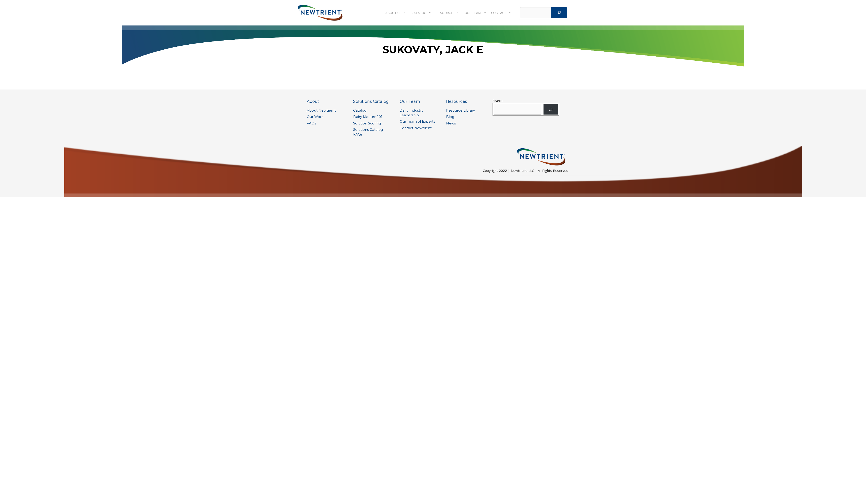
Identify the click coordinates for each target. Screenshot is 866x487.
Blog (450, 117)
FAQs (311, 123)
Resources (445, 13)
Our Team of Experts (417, 121)
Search (497, 101)
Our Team (473, 13)
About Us (393, 13)
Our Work (315, 117)
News (451, 123)
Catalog (419, 13)
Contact (498, 13)
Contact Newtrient (416, 128)
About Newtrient (321, 110)
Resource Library (460, 110)
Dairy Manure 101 (367, 117)
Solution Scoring (367, 123)
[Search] (559, 12)
